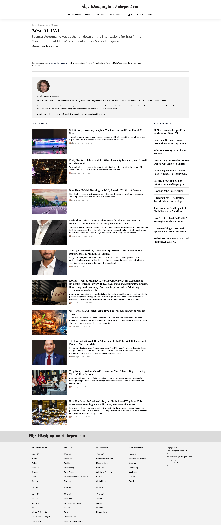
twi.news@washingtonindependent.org (179, 456)
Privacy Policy (171, 460)
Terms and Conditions (174, 463)
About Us (170, 466)
